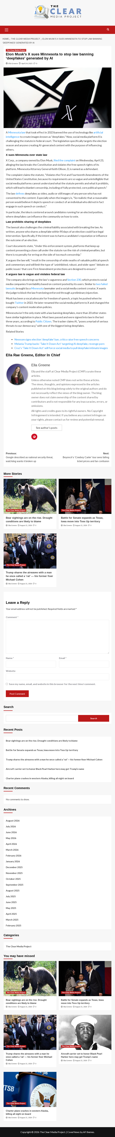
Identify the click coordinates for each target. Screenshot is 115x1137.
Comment (12, 617)
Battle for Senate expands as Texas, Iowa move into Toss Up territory (42, 750)
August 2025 (12, 890)
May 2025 (11, 908)
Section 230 (74, 279)
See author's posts (46, 427)
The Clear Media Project (16, 50)
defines (20, 193)
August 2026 (12, 820)
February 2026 (13, 855)
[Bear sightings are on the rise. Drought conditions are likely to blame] (30, 496)
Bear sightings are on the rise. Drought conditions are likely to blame (42, 740)
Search (8, 707)
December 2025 (14, 867)
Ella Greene (13, 63)
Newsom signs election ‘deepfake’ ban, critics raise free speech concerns (56, 339)
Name (10, 658)
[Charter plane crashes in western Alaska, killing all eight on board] (30, 1089)
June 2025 (11, 902)
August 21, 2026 (26, 525)
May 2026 (11, 838)
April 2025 (11, 913)
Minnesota (37, 288)
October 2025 (13, 879)
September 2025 (14, 884)
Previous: (29, 457)
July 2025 (11, 896)
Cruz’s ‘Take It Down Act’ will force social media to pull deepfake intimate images (61, 348)
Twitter (19, 302)
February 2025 (13, 925)
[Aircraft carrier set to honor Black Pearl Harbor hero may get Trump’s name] (85, 1032)
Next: (86, 457)
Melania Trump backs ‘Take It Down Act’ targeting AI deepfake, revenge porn (59, 343)
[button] (7, 29)
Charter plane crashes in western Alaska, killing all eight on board (40, 778)
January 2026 (13, 861)
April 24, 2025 (26, 63)
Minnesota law (16, 132)
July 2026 (11, 826)
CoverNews (73, 1132)
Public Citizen (43, 321)
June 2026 (11, 832)
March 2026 (12, 849)
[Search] (108, 29)
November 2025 (14, 873)
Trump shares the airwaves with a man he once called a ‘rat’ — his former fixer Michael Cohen (29, 576)
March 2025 (12, 919)
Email (62, 658)
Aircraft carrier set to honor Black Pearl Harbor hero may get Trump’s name (45, 769)
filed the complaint (64, 160)
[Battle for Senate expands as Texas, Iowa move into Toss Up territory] (85, 496)
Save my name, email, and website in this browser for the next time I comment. (52, 684)
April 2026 (11, 844)
